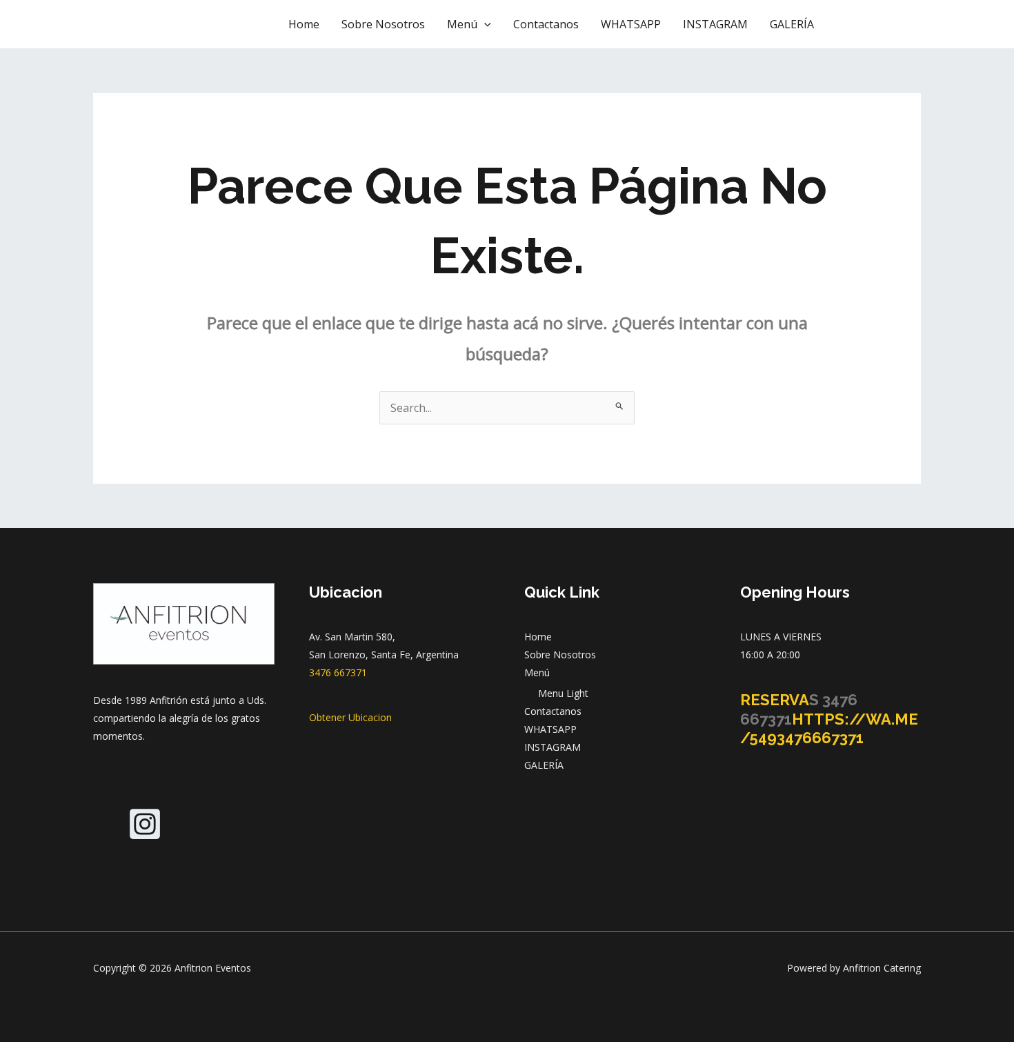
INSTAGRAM (715, 24)
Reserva (774, 700)
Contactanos (546, 24)
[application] (484, 24)
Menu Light (563, 693)
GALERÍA (792, 24)
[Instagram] (145, 824)
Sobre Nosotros (383, 24)
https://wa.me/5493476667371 (829, 728)
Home (303, 24)
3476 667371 (338, 672)
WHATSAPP (631, 24)
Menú (462, 24)
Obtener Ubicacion (350, 717)
